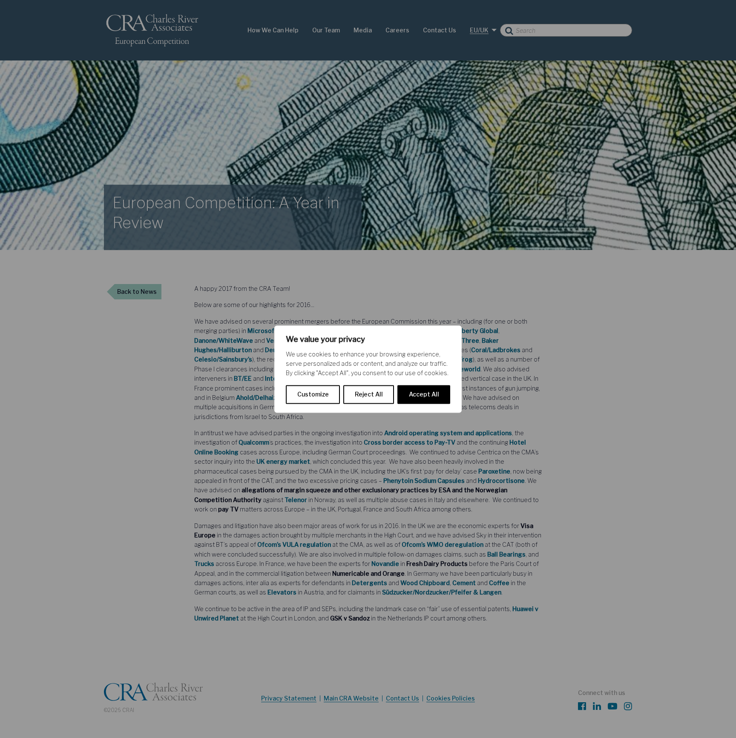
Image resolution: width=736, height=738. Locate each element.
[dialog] (368, 369)
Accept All (424, 394)
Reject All (369, 394)
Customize (313, 394)
